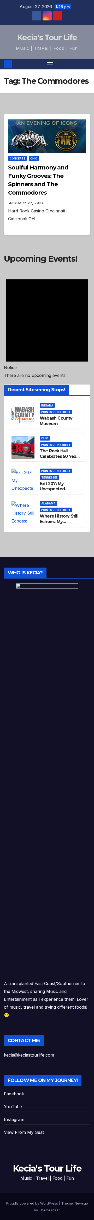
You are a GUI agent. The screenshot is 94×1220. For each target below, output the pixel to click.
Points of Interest (55, 412)
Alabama (48, 503)
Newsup (81, 1203)
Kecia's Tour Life (47, 37)
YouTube (13, 1106)
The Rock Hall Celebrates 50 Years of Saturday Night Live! (60, 459)
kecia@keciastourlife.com (29, 1055)
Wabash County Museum (56, 421)
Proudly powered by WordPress (32, 1203)
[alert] (47, 324)
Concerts (17, 158)
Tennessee (49, 477)
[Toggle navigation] (50, 64)
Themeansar (49, 1210)
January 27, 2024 (26, 203)
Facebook (14, 1093)
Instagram (14, 1119)
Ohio (33, 158)
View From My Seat (24, 1132)
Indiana (47, 405)
